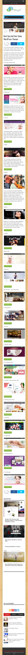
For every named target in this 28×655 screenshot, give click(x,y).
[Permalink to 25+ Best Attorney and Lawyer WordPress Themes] (6, 620)
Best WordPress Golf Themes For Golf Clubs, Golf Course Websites (14, 565)
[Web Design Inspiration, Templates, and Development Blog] (14, 11)
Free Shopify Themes (13, 628)
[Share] (14, 43)
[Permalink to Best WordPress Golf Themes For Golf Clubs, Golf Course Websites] (14, 561)
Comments (21, 614)
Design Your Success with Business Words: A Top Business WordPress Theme (13, 520)
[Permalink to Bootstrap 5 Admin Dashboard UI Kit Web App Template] (6, 637)
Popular (7, 614)
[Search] (23, 1)
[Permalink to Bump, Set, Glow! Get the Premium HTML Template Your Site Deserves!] (6, 642)
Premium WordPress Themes (12, 546)
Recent (14, 614)
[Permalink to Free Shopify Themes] (6, 631)
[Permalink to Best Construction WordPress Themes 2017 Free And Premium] (6, 626)
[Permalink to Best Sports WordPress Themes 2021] (14, 537)
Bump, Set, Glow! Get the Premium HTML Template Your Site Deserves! (16, 640)
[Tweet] (21, 43)
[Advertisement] (14, 587)
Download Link (8, 88)
